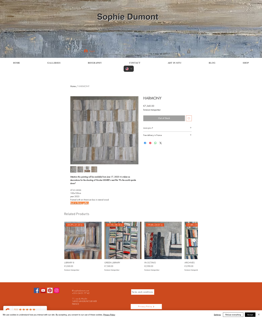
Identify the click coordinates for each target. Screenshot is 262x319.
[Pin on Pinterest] (150, 143)
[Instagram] (56, 290)
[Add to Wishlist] (189, 118)
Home (73, 86)
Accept (250, 314)
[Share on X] (160, 143)
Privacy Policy (109, 314)
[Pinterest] (50, 290)
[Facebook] (36, 290)
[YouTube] (43, 290)
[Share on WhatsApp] (155, 143)
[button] (189, 51)
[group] (131, 246)
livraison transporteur (152, 109)
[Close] (258, 314)
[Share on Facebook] (145, 143)
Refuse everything (233, 314)
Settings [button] (217, 314)
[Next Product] (194, 240)
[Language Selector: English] (129, 69)
